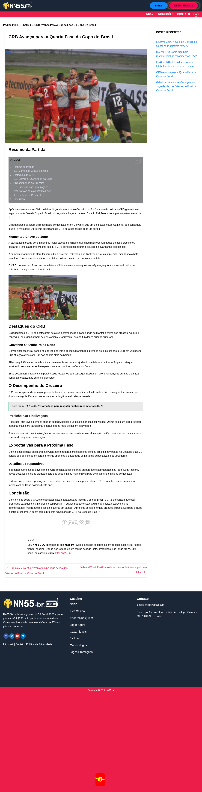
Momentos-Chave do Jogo (33, 171)
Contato (19, 644)
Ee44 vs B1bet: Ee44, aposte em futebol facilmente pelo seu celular (175, 64)
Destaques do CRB (23, 175)
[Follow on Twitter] (11, 636)
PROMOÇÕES (165, 14)
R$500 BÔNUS (183, 5)
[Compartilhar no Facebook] (64, 522)
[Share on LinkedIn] (87, 522)
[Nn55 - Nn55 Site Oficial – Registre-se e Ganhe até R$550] (17, 5)
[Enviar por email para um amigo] (75, 522)
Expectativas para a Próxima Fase (32, 191)
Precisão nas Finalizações (33, 187)
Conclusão (19, 199)
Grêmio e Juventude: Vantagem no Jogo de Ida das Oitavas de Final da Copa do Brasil (176, 86)
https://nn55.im (63, 553)
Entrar (158, 5)
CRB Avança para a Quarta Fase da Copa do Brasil (176, 74)
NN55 (73, 604)
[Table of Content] (138, 161)
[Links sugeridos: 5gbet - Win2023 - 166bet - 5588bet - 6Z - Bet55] (101, 672)
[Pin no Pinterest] (81, 522)
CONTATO (183, 14)
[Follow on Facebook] (6, 636)
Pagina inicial (11, 25)
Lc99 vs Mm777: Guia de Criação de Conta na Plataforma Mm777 (176, 44)
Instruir (27, 25)
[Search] (196, 14)
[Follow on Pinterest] (17, 636)
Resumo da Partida (23, 167)
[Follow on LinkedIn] (23, 636)
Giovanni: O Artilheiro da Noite (35, 179)
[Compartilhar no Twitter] (70, 522)
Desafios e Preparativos (31, 195)
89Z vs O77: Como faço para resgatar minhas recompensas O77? (176, 54)
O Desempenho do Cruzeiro (28, 183)
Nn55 (149, 14)
